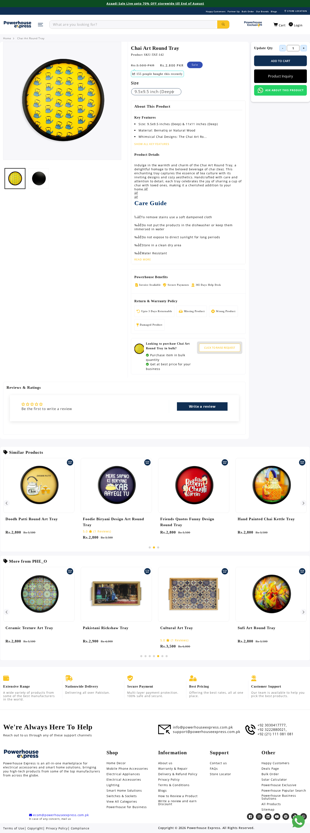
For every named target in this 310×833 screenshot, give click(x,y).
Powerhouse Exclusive (279, 785)
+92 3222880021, (272, 729)
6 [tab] (162, 656)
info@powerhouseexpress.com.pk (203, 727)
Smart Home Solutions (124, 790)
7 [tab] (167, 656)
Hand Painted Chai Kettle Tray (266, 519)
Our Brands (262, 11)
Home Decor (116, 763)
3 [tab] (158, 547)
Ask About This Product (284, 90)
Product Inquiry (280, 76)
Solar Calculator (274, 779)
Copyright (35, 828)
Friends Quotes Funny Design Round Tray (187, 522)
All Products (271, 804)
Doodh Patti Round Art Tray (31, 519)
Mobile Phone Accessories (127, 768)
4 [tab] (154, 656)
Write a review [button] (202, 406)
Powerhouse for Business (126, 807)
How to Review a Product (178, 796)
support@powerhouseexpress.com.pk (206, 731)
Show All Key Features (151, 144)
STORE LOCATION (297, 11)
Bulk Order (248, 11)
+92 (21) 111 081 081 (275, 734)
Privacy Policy (169, 779)
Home (7, 38)
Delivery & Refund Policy (177, 774)
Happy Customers (216, 11)
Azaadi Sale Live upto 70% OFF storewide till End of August (155, 3)
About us (165, 763)
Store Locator (220, 774)
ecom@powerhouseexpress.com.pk (60, 815)
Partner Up (234, 11)
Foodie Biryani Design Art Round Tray (113, 522)
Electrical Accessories (123, 779)
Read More (142, 259)
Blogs (274, 11)
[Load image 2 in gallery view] (38, 178)
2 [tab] (154, 547)
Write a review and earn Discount (177, 803)
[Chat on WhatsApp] (298, 821)
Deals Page (270, 768)
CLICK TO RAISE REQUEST (219, 347)
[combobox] (133, 24)
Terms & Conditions (174, 785)
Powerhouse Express (203, 827)
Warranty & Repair (173, 768)
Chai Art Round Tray (30, 38)
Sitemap (268, 809)
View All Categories (121, 801)
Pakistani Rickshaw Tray (105, 628)
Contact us (218, 763)
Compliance (80, 828)
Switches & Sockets (121, 796)
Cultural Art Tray (176, 628)
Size (135, 82)
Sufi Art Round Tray (256, 628)
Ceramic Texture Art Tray (29, 628)
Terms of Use (13, 828)
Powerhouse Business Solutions (278, 797)
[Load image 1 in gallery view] (15, 178)
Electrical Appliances (123, 774)
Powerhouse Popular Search (283, 790)
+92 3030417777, (272, 725)
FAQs (214, 768)
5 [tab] (158, 656)
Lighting (113, 785)
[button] (280, 25)
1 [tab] (150, 547)
